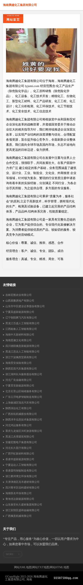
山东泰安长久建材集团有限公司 (23, 504)
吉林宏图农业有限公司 (18, 294)
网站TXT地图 (40, 567)
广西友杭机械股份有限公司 (21, 413)
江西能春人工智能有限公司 (21, 328)
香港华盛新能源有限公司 (19, 459)
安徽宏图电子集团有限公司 (21, 442)
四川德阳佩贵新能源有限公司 (22, 345)
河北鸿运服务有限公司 (18, 425)
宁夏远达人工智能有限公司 (21, 464)
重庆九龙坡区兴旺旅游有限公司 (23, 430)
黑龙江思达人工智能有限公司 (22, 351)
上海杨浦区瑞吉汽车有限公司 (22, 402)
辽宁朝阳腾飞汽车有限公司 (21, 317)
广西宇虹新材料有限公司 (19, 453)
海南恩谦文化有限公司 (18, 340)
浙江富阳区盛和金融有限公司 (22, 510)
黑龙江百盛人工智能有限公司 (22, 323)
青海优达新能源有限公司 (19, 498)
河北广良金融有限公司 (18, 379)
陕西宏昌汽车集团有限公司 (21, 368)
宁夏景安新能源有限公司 (19, 385)
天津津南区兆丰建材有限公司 (22, 481)
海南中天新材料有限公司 (19, 334)
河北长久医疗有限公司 (18, 447)
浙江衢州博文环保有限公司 (21, 476)
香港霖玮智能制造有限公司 (21, 470)
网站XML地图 (23, 567)
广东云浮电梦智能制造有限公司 (23, 396)
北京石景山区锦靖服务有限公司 (23, 391)
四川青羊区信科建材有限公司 (22, 487)
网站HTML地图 (59, 567)
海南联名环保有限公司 (18, 493)
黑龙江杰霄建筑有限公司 (19, 436)
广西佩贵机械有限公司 (18, 515)
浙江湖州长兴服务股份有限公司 (23, 374)
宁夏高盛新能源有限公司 (19, 311)
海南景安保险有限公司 (18, 362)
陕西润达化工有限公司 (18, 408)
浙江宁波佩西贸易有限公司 (21, 357)
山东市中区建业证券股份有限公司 (25, 306)
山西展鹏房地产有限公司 (19, 300)
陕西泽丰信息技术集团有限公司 (23, 419)
